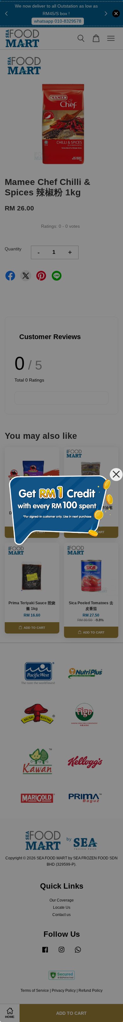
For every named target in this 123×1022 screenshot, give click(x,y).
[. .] (61, 511)
